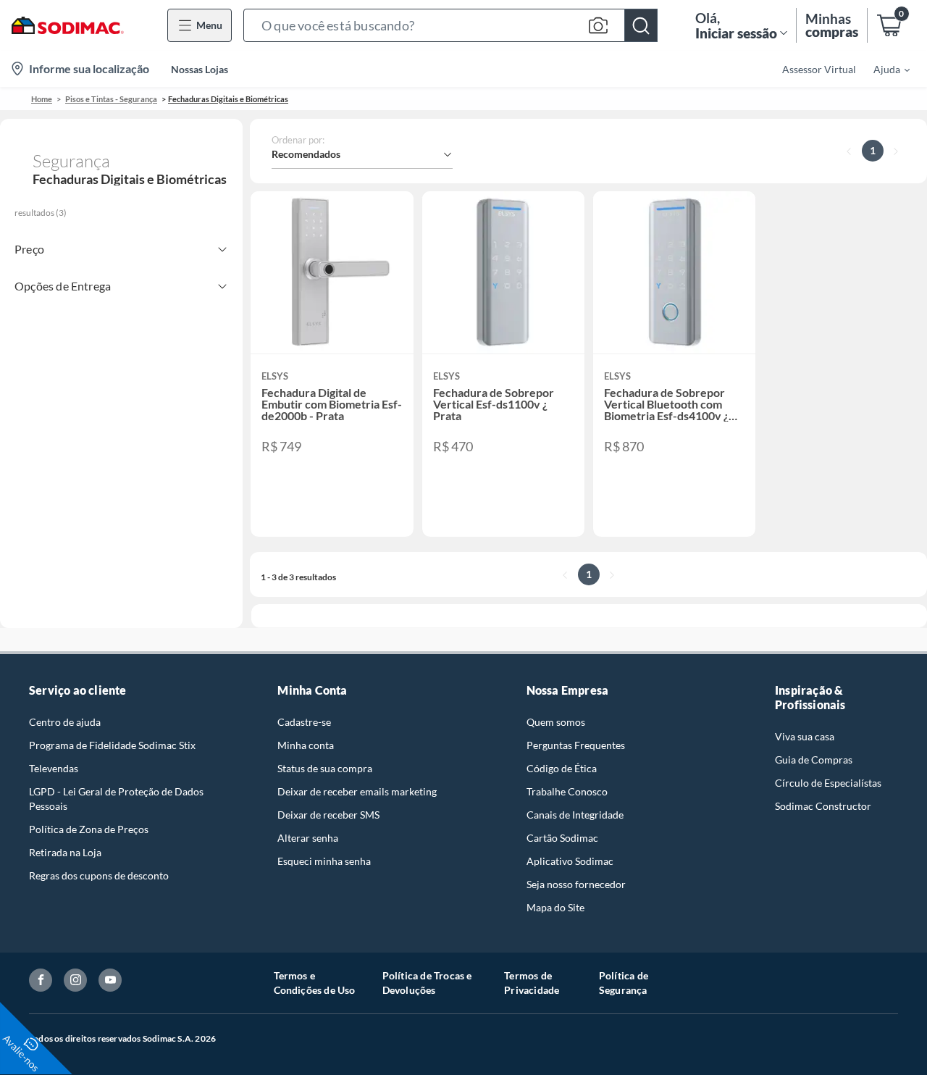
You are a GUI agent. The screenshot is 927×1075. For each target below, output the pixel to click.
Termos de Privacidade (531, 982)
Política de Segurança (623, 982)
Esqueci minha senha (324, 861)
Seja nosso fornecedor (576, 884)
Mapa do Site (555, 907)
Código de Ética (562, 768)
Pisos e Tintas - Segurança (111, 99)
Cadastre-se (304, 722)
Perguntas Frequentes (576, 745)
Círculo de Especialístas (828, 783)
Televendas (53, 768)
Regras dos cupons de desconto (99, 875)
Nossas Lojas (199, 69)
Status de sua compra (324, 768)
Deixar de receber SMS (328, 814)
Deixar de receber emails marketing (357, 791)
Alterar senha (307, 838)
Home (41, 99)
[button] (450, 25)
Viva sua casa (804, 736)
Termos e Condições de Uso (315, 982)
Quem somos (556, 722)
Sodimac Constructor (823, 806)
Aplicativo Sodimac (570, 861)
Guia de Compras (813, 759)
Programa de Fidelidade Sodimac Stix (112, 745)
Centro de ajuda (65, 722)
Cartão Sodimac (562, 838)
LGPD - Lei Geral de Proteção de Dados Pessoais (116, 798)
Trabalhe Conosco (567, 791)
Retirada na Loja (65, 852)
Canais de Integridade (575, 814)
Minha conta (305, 745)
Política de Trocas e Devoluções (427, 982)
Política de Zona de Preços (88, 829)
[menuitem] (883, 68)
